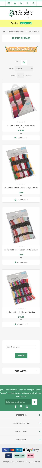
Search (21, 355)
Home (4, 32)
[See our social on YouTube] (26, 407)
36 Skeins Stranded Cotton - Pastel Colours (21, 250)
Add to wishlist (21, 133)
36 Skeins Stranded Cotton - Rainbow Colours (21, 313)
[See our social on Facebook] (15, 407)
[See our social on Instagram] (21, 407)
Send (34, 402)
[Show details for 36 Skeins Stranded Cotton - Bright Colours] (21, 164)
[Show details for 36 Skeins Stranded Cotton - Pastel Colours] (21, 226)
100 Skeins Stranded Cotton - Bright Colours (21, 126)
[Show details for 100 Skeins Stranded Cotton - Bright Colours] (21, 102)
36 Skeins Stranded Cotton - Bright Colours (21, 187)
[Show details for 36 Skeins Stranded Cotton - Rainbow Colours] (21, 288)
